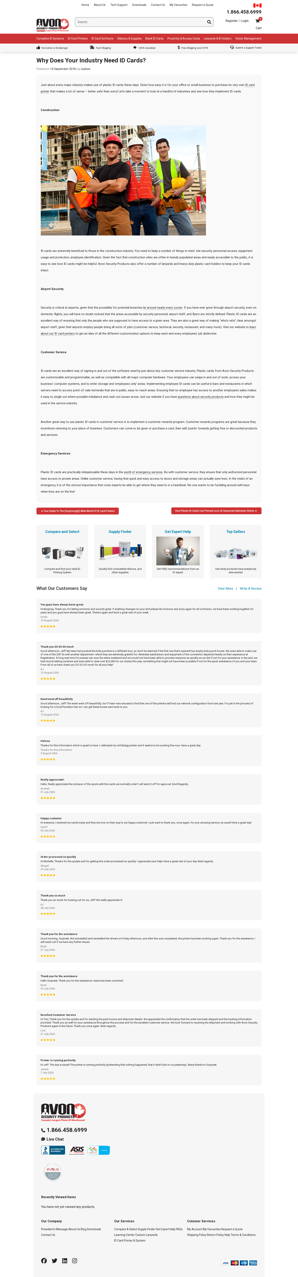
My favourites (178, 4)
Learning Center (124, 1234)
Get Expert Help (165, 1229)
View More (225, 588)
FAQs (179, 1229)
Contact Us (158, 4)
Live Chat (55, 1139)
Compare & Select (125, 1229)
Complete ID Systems (50, 38)
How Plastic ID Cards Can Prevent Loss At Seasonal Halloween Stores (214, 510)
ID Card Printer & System (130, 1240)
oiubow (85, 69)
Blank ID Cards (154, 38)
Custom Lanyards (146, 1234)
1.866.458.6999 (67, 1130)
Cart (259, 28)
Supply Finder (146, 1229)
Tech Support (119, 4)
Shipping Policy (196, 1234)
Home (85, 4)
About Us (100, 4)
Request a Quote (202, 4)
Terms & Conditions (243, 1234)
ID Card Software (103, 38)
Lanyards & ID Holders (218, 38)
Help (227, 1234)
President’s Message (54, 1229)
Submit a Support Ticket (248, 47)
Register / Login (237, 21)
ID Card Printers (78, 38)
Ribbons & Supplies (129, 38)
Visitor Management (248, 38)
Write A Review (251, 588)
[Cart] (257, 21)
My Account (194, 1229)
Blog (83, 1229)
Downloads (139, 4)
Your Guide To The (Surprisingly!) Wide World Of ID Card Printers (79, 511)
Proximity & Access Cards (183, 38)
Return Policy (215, 1234)
